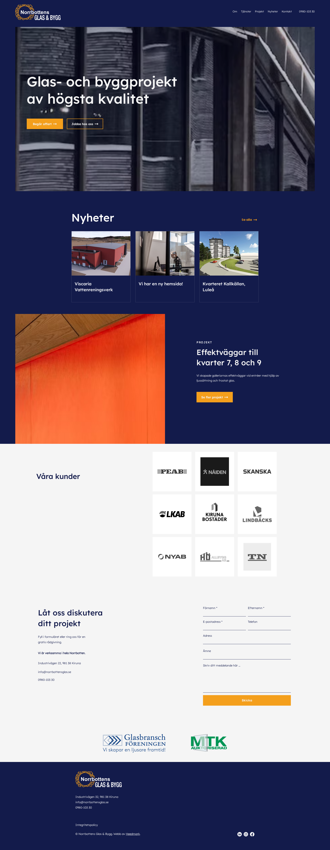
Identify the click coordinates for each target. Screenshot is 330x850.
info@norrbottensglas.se (54, 672)
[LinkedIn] (239, 834)
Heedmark (133, 834)
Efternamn (255, 608)
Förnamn (209, 608)
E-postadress (212, 621)
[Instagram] (246, 834)
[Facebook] (252, 834)
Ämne (207, 650)
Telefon (252, 621)
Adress (207, 635)
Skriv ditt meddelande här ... (221, 665)
